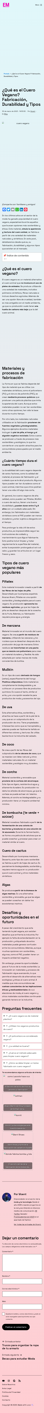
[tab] (22, 1017)
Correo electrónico (10, 1289)
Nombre (6, 1276)
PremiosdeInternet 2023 (24, 1217)
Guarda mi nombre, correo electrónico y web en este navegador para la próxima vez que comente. (23, 1316)
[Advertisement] (22, 40)
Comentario (7, 1251)
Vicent (32, 111)
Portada (6, 74)
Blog (5, 114)
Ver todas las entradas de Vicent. (27, 1224)
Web (4, 1301)
